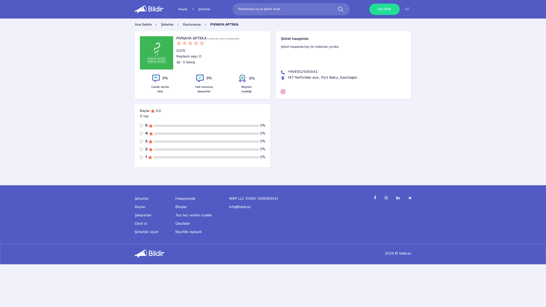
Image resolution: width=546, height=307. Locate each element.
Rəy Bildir (384, 9)
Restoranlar (192, 24)
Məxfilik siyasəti (188, 232)
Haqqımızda (185, 199)
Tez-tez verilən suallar (193, 215)
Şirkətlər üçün (146, 232)
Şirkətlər (204, 9)
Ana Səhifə (143, 24)
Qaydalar (182, 224)
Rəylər (183, 9)
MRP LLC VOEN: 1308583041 (253, 199)
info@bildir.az (240, 207)
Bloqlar (181, 207)
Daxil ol (141, 224)
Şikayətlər (143, 215)
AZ (407, 9)
